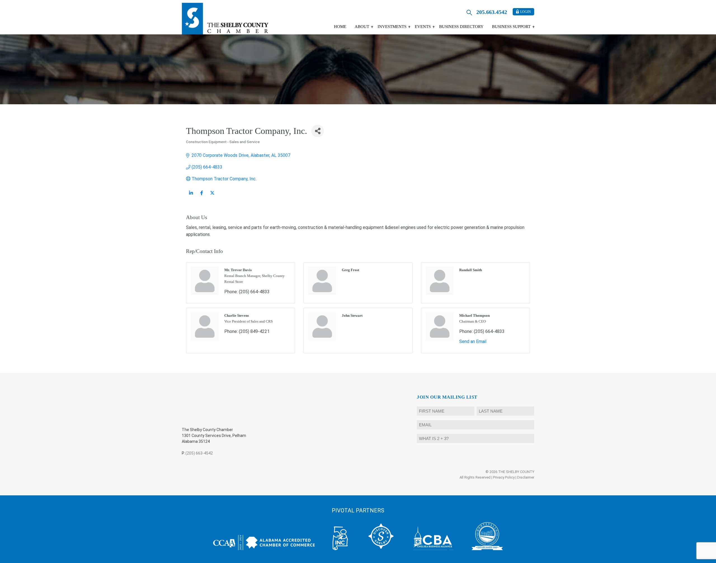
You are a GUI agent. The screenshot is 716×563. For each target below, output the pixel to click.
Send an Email (472, 341)
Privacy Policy (504, 477)
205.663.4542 (491, 12)
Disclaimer (525, 477)
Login (525, 12)
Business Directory (461, 26)
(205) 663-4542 (199, 453)
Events (423, 26)
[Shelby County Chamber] (225, 18)
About (362, 26)
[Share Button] (317, 131)
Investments (392, 26)
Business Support (511, 26)
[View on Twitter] (212, 196)
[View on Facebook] (201, 196)
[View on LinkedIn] (191, 196)
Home (340, 26)
